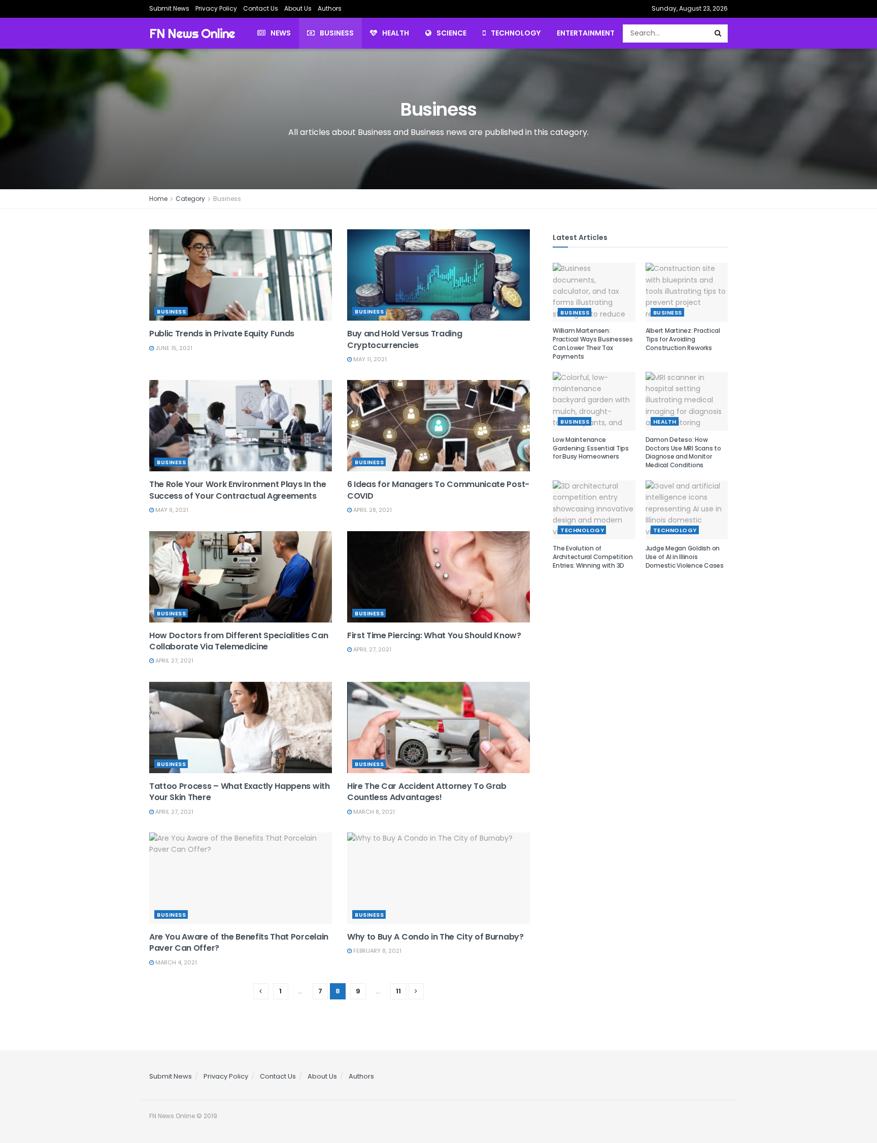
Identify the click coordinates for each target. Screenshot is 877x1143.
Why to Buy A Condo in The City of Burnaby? (435, 937)
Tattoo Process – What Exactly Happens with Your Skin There (239, 791)
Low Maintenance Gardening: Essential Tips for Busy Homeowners (591, 448)
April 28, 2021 (372, 510)
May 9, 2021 (171, 510)
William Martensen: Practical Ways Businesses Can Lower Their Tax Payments (593, 343)
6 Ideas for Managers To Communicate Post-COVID (438, 489)
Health (395, 33)
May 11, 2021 (369, 359)
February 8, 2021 (376, 951)
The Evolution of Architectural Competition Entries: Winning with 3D (593, 557)
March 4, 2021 (175, 962)
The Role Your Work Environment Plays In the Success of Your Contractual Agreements (237, 489)
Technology (516, 33)
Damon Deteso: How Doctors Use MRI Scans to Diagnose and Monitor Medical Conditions (683, 452)
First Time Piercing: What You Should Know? (434, 635)
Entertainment (586, 33)
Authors (330, 8)
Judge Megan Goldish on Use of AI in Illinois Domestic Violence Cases (685, 557)
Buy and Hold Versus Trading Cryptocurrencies (404, 339)
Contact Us (260, 8)
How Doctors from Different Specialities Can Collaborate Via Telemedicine (238, 641)
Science (451, 33)
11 (398, 991)
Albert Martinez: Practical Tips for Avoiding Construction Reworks (683, 339)
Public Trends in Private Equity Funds (221, 333)
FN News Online (192, 33)
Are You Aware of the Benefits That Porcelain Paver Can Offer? (238, 942)
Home (158, 198)
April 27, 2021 (173, 660)
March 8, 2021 (373, 812)
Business (337, 33)
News (281, 33)
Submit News (169, 8)
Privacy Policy (216, 8)
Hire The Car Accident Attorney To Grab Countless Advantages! (427, 791)
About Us (298, 8)
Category (190, 198)
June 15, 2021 (173, 348)
